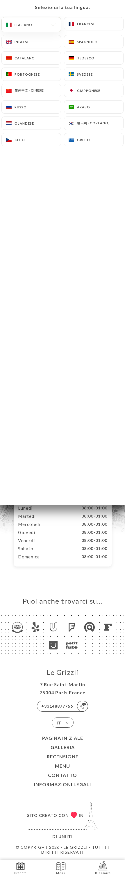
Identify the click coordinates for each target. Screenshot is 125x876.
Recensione (62, 756)
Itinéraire (103, 873)
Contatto (62, 775)
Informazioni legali (62, 784)
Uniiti (65, 836)
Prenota (20, 873)
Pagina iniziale (62, 738)
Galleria (63, 747)
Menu (62, 765)
